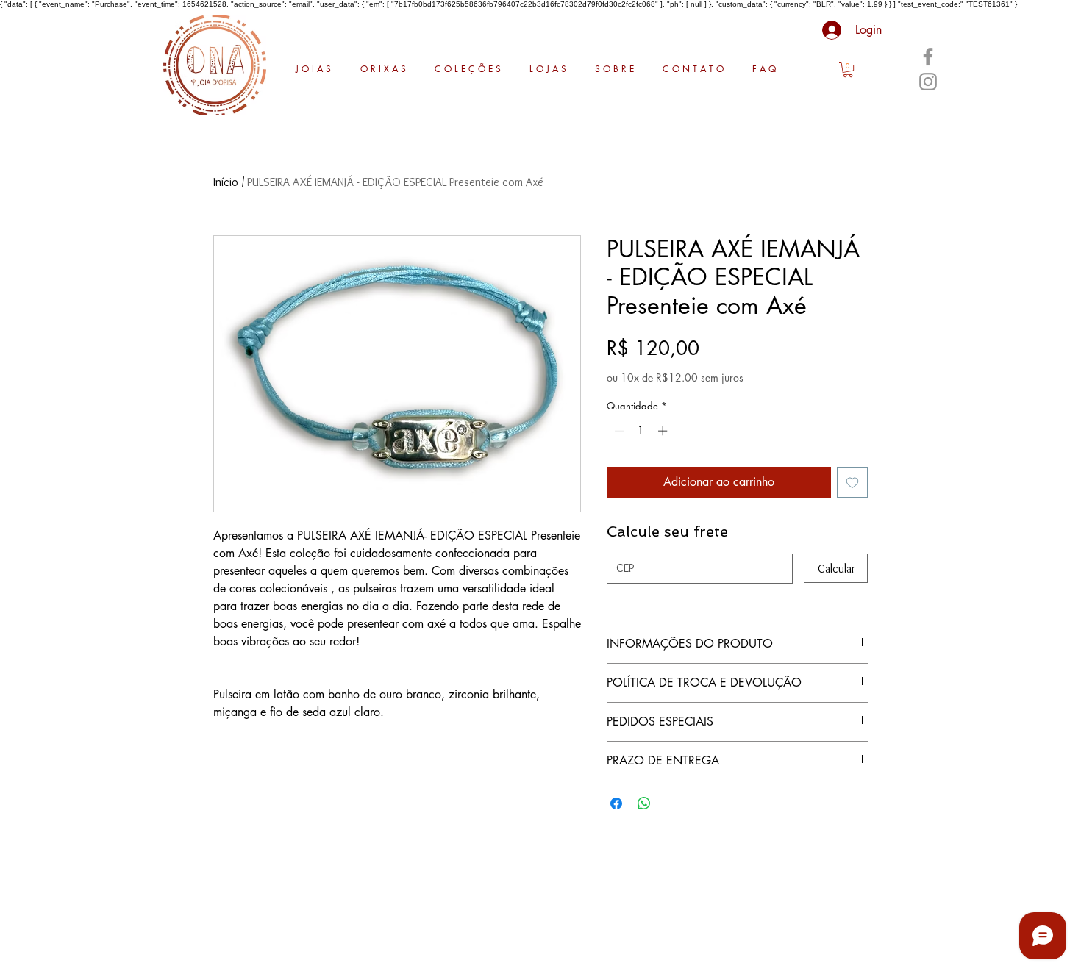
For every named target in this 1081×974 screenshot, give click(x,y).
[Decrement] (618, 430)
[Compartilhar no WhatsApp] (644, 803)
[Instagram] (928, 81)
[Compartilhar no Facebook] (616, 803)
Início (225, 182)
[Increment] (664, 430)
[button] (848, 69)
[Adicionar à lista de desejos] (852, 482)
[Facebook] (928, 56)
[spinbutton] (641, 430)
